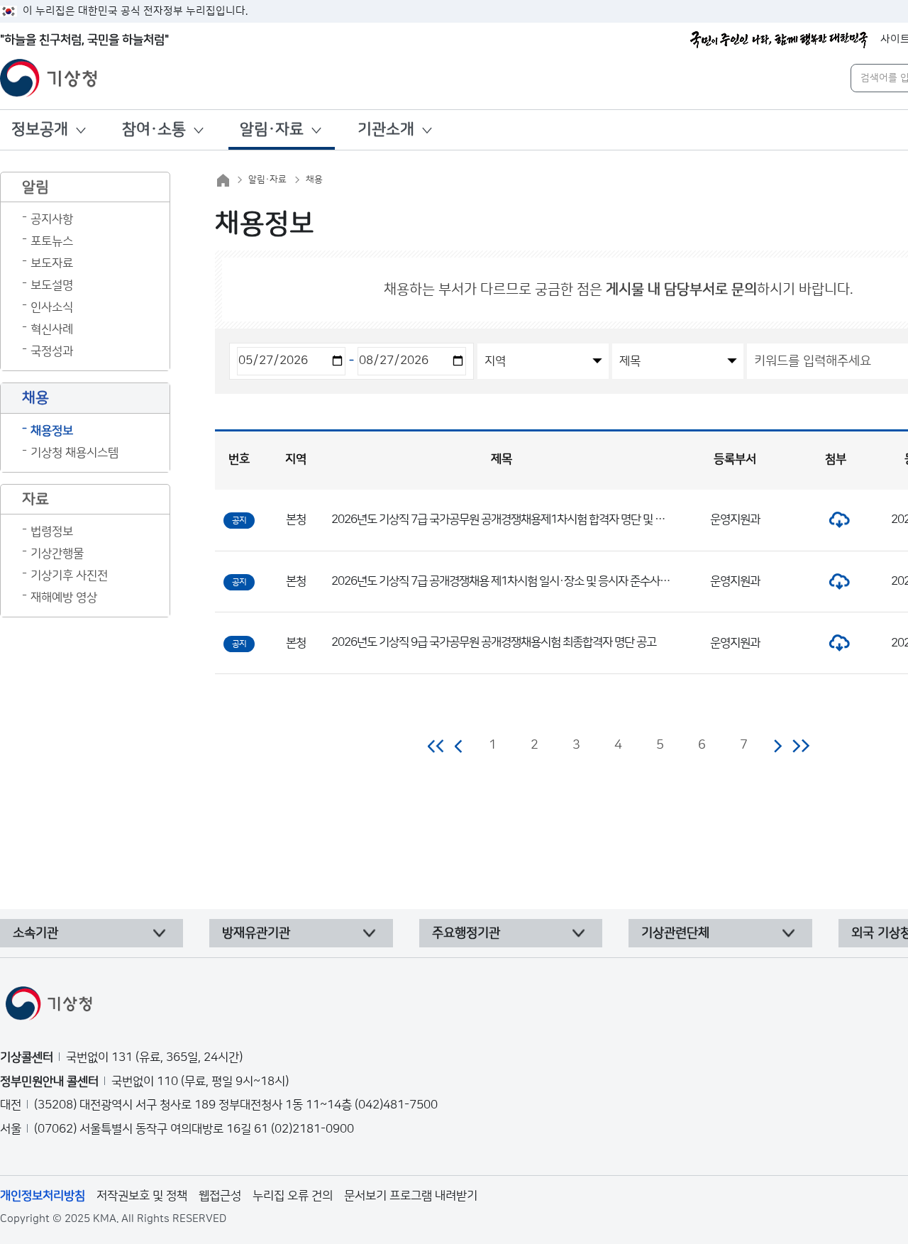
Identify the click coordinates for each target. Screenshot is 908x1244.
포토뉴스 (52, 241)
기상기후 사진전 (69, 575)
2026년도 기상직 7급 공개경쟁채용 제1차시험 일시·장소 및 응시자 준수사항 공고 (511, 581)
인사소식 (52, 307)
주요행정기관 (466, 933)
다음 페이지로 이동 (777, 746)
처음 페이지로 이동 (436, 746)
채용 (314, 180)
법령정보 (52, 531)
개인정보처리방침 (42, 1195)
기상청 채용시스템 (74, 452)
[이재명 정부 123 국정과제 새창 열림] (779, 39)
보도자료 (52, 263)
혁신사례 (52, 329)
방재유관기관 (256, 933)
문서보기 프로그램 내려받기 (410, 1195)
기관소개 (386, 129)
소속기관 (35, 933)
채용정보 (52, 430)
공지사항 (52, 219)
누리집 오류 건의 (293, 1195)
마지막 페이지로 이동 (800, 746)
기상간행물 (57, 553)
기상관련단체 (675, 933)
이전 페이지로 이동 (459, 746)
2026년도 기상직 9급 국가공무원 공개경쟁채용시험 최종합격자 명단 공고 (493, 642)
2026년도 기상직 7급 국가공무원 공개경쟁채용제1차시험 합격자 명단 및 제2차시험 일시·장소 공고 (550, 519)
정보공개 (39, 129)
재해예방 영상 (64, 597)
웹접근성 (220, 1195)
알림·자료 (272, 129)
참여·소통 (154, 129)
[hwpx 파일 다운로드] (835, 519)
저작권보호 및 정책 (141, 1195)
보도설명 (52, 285)
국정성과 (52, 351)
